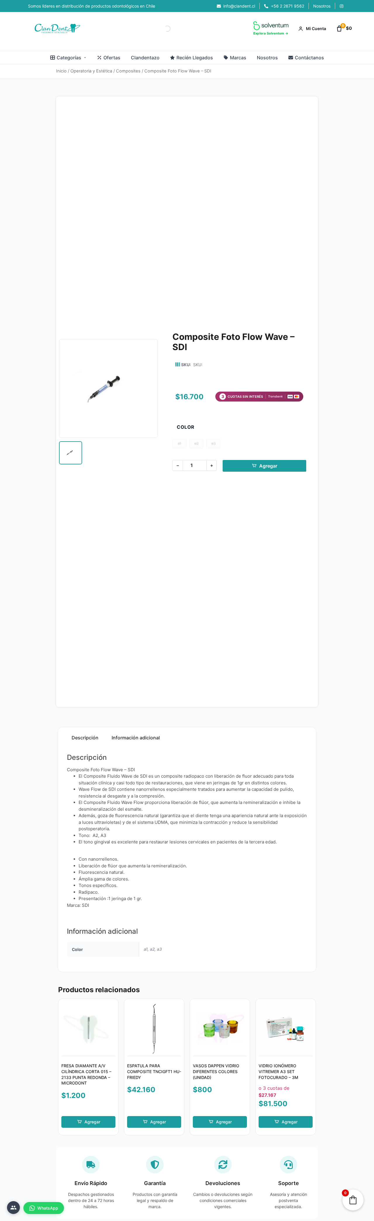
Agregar (268, 466)
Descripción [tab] (85, 738)
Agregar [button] (92, 1121)
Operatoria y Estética (91, 71)
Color (186, 427)
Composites (128, 71)
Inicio (61, 71)
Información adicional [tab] (136, 738)
